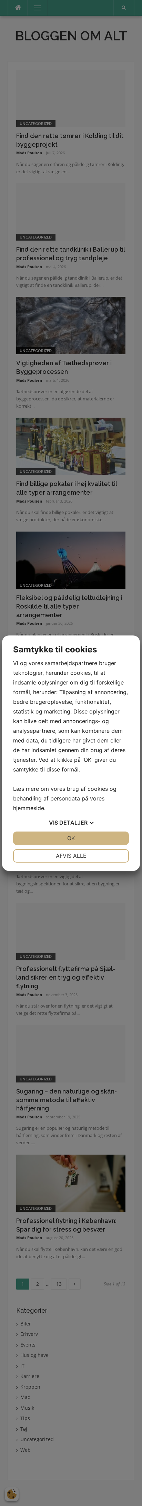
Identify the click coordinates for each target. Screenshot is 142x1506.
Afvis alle (71, 855)
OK (71, 838)
